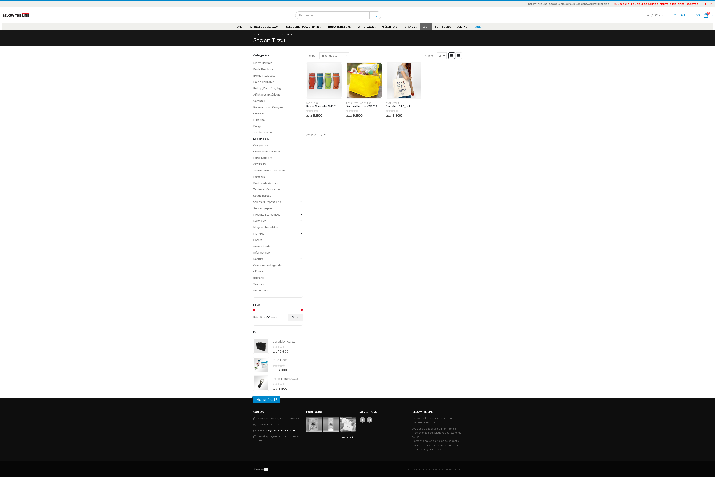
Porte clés (259, 221)
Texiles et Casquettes (267, 189)
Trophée (258, 284)
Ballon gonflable (263, 82)
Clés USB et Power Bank (302, 26)
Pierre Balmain (262, 63)
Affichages (366, 26)
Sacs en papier (262, 208)
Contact (463, 26)
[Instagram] (710, 4)
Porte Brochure (263, 69)
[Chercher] (375, 15)
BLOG (696, 15)
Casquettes (260, 145)
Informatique (261, 252)
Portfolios (443, 26)
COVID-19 (259, 164)
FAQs (477, 26)
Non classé (352, 103)
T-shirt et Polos (263, 132)
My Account (621, 4)
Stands (410, 26)
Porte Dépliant (262, 157)
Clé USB (258, 271)
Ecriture (258, 259)
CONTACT (679, 15)
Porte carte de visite (266, 183)
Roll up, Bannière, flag (267, 88)
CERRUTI (259, 113)
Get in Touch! (267, 399)
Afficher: (430, 55)
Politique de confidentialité (649, 4)
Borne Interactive (264, 75)
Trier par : (311, 55)
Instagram (369, 420)
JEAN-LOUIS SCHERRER (269, 170)
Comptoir (259, 101)
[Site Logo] (16, 15)
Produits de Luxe (339, 26)
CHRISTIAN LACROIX (267, 151)
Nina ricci (259, 120)
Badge (257, 126)
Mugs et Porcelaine (265, 227)
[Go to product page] (324, 80)
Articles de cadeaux (264, 26)
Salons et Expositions (267, 202)
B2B (424, 26)
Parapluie (259, 176)
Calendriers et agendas (268, 265)
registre (692, 4)
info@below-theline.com (281, 430)
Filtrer (295, 317)
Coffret (257, 240)
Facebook (362, 420)
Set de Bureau (262, 195)
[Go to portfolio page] (314, 424)
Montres (258, 233)
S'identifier (677, 4)
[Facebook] (705, 4)
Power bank (261, 290)
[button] (451, 55)
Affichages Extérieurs (266, 94)
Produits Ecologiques (266, 214)
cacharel (258, 278)
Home (238, 26)
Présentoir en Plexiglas (268, 107)
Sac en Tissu (312, 103)
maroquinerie (261, 246)
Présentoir (389, 26)
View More (346, 437)
